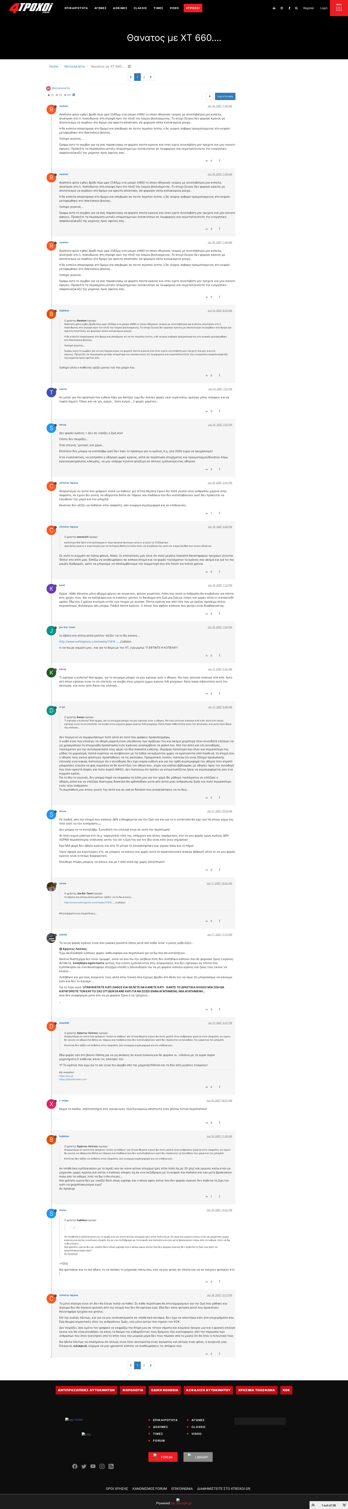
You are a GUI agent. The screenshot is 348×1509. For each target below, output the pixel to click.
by (165, 1503)
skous (62, 424)
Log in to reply (225, 96)
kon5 (62, 585)
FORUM (159, 1440)
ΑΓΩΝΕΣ (198, 1420)
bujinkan (64, 310)
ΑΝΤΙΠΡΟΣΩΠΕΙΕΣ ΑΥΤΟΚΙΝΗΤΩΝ (86, 1390)
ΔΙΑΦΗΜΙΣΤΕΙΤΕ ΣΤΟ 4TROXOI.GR (223, 1489)
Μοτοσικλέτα (61, 88)
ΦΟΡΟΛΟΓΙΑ (132, 1390)
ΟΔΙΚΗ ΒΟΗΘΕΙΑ (164, 1390)
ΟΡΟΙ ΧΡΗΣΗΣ (117, 1489)
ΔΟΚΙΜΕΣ (160, 1427)
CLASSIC (199, 1427)
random (63, 105)
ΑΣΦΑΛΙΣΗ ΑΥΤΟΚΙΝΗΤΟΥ (208, 1390)
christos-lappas (68, 482)
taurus (63, 388)
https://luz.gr (66, 1075)
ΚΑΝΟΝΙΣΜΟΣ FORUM (150, 1489)
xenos (62, 883)
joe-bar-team (67, 627)
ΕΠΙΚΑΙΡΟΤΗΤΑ (165, 1420)
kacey (62, 669)
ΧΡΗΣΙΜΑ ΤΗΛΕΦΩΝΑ (256, 1390)
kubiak (63, 934)
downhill (64, 1022)
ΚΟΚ (286, 1390)
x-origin (63, 1100)
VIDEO (197, 1433)
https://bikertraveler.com (72, 1079)
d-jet (62, 707)
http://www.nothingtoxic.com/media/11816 (87, 641)
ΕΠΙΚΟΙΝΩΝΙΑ (182, 1489)
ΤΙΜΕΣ (158, 1433)
